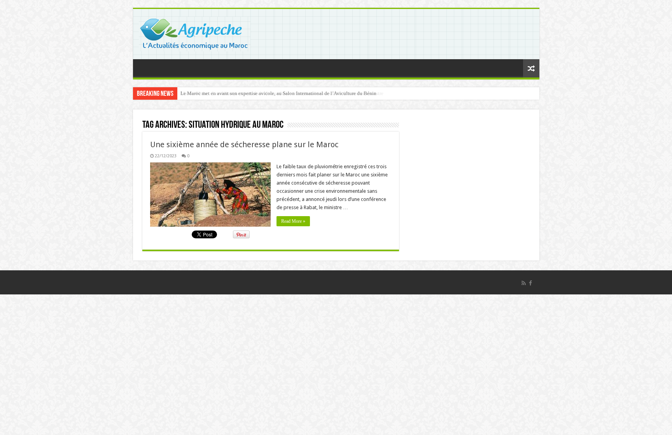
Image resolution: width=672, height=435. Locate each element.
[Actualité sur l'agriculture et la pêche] (194, 32)
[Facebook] (530, 283)
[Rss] (524, 283)
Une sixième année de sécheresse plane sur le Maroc (244, 144)
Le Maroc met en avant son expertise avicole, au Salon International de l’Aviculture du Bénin (278, 93)
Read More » (293, 221)
